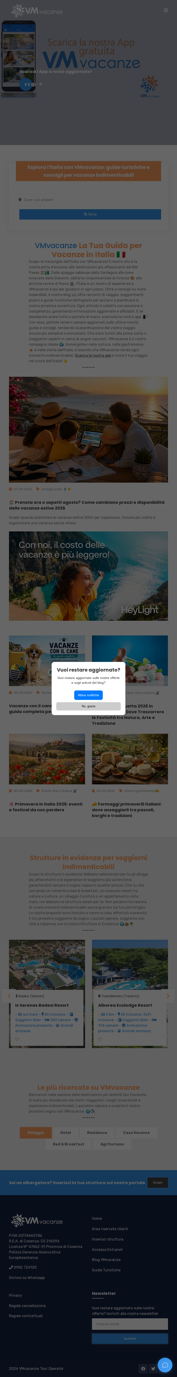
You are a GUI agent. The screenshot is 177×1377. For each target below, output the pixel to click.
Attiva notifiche (88, 695)
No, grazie (88, 706)
